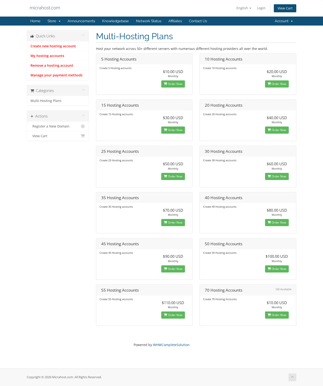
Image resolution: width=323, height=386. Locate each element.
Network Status (148, 21)
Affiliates (175, 21)
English (242, 8)
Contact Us (198, 21)
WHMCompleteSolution (171, 344)
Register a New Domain (50, 126)
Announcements (81, 21)
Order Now (174, 84)
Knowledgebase (115, 21)
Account (282, 21)
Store (53, 21)
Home (35, 21)
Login (261, 8)
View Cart (285, 8)
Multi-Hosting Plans (46, 101)
